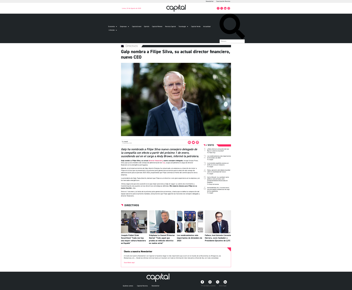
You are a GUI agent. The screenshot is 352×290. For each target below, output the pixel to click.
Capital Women (157, 26)
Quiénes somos (128, 286)
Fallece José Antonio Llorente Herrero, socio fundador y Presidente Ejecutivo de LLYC (218, 238)
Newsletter (210, 1)
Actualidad (206, 26)
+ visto (210, 145)
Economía (111, 26)
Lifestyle (112, 30)
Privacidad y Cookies (208, 286)
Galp (163, 163)
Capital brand (136, 26)
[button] (232, 26)
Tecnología (182, 26)
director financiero (156, 160)
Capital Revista (142, 286)
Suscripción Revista (223, 1)
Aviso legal (222, 286)
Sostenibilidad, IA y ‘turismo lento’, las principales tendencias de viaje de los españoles (218, 189)
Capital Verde (195, 26)
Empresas (123, 26)
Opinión (146, 26)
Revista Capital (170, 26)
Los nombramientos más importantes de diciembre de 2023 (189, 238)
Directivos (131, 205)
